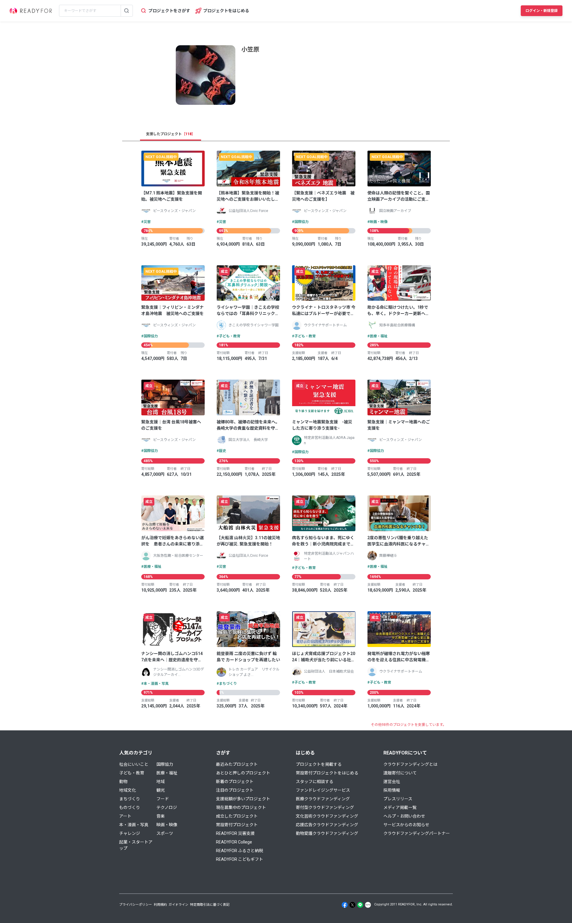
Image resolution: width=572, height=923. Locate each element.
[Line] (360, 905)
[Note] (368, 905)
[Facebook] (345, 905)
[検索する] (127, 11)
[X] (352, 905)
